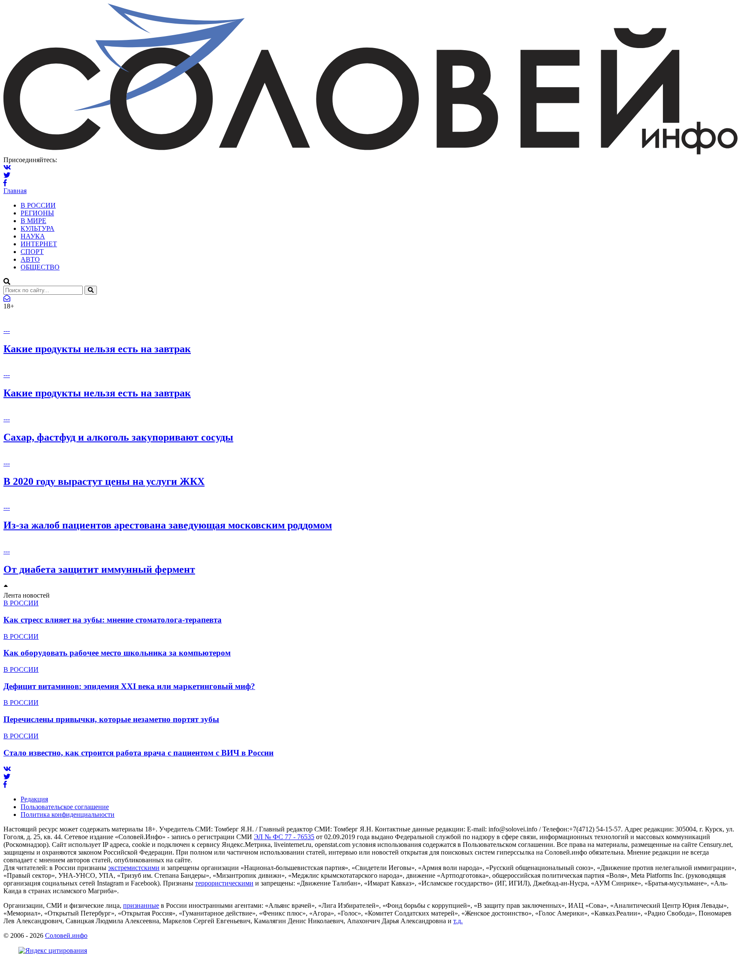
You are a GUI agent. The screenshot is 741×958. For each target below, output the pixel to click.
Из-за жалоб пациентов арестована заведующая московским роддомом (167, 525)
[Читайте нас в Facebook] (5, 183)
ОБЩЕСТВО (40, 267)
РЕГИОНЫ (37, 213)
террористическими (224, 883)
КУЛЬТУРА (37, 228)
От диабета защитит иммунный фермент (99, 569)
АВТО (30, 259)
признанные (141, 905)
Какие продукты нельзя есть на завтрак (97, 348)
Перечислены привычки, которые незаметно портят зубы (111, 719)
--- (6, 330)
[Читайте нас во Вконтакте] (7, 167)
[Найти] (90, 290)
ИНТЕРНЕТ (39, 244)
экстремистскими (134, 867)
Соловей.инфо (66, 935)
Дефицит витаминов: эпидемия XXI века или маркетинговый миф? (129, 686)
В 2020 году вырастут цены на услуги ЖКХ (104, 481)
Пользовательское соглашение (65, 806)
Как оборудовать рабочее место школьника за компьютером (117, 652)
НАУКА (33, 236)
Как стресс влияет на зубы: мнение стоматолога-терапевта (112, 619)
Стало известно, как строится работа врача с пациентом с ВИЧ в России (138, 752)
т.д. (458, 921)
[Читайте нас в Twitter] (6, 175)
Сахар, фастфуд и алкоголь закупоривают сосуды (118, 437)
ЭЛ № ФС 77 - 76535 (284, 836)
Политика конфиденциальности (67, 814)
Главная (15, 190)
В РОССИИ (38, 205)
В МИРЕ (33, 220)
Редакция (34, 799)
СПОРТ (32, 251)
